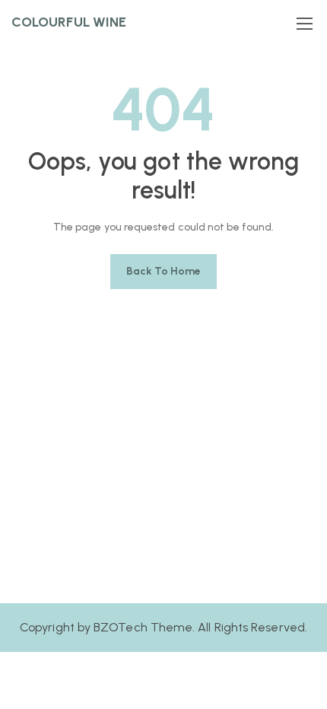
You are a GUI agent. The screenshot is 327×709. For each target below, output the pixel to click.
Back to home (164, 271)
